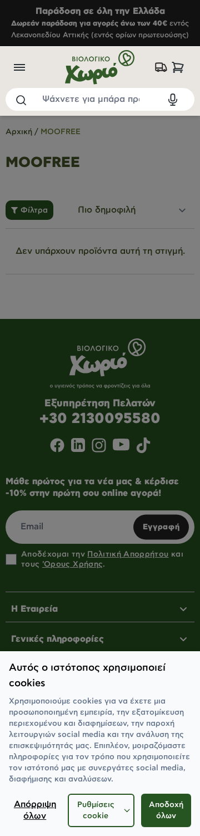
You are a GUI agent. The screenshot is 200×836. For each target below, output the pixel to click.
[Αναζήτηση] (20, 99)
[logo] (99, 67)
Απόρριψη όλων (35, 810)
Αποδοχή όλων (166, 810)
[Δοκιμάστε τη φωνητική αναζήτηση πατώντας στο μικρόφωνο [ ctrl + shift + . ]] (173, 99)
